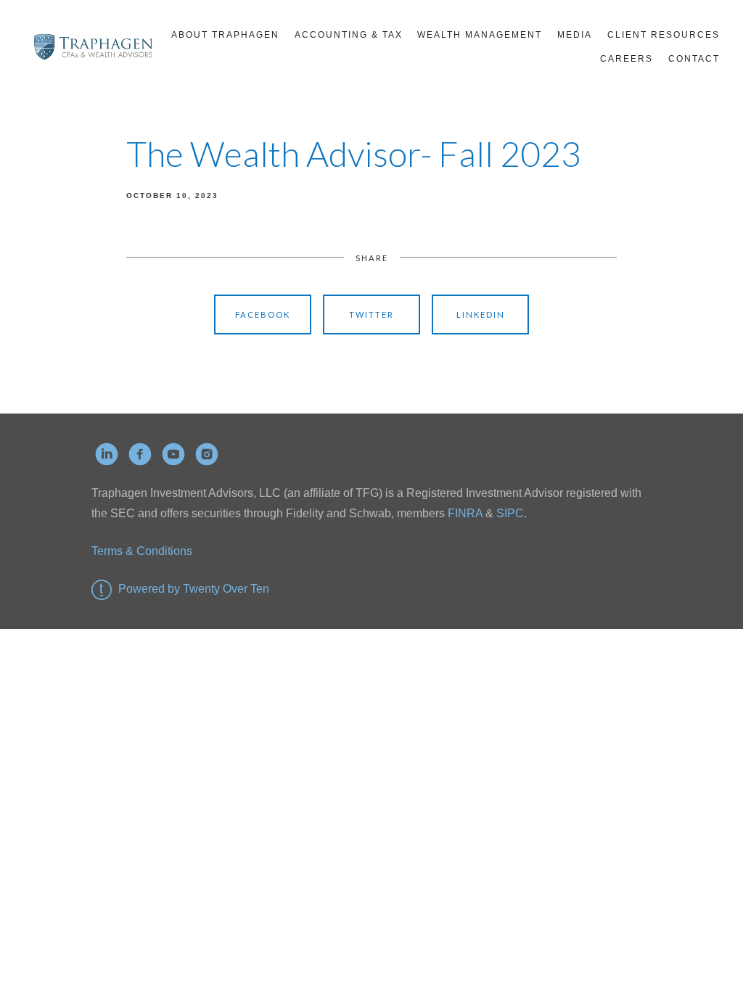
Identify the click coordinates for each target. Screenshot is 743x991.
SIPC (508, 513)
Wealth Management (479, 35)
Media (574, 35)
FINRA (465, 513)
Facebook (262, 314)
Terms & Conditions (141, 551)
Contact (694, 59)
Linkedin (480, 314)
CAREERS (626, 59)
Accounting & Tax (349, 35)
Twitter (371, 314)
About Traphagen (225, 35)
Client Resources (663, 35)
